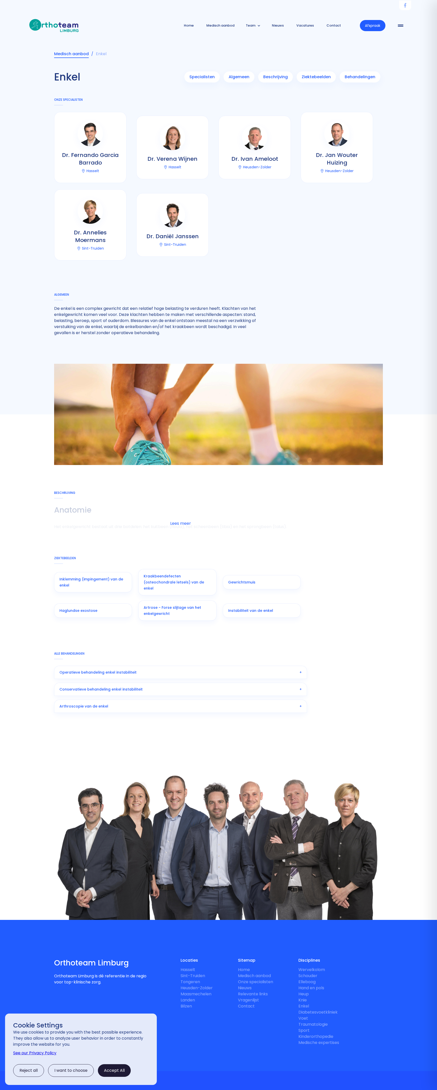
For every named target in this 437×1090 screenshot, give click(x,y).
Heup (303, 994)
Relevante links (253, 994)
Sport (304, 1030)
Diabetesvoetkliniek (318, 1012)
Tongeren (190, 982)
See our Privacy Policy (34, 1053)
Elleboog (307, 982)
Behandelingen (360, 77)
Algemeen (239, 77)
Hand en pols (311, 988)
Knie (302, 1000)
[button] (253, 25)
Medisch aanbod (254, 976)
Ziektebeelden (316, 77)
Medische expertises (318, 1042)
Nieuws (245, 988)
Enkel (303, 1006)
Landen (188, 1000)
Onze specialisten (255, 982)
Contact (246, 1006)
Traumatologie (313, 1024)
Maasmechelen (196, 994)
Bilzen (186, 1006)
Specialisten (202, 77)
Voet (303, 1018)
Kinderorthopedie (315, 1036)
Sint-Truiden (193, 976)
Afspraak (372, 25)
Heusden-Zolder (197, 988)
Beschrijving (275, 77)
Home (244, 970)
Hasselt (188, 970)
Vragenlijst (248, 1000)
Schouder (307, 976)
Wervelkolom (311, 970)
